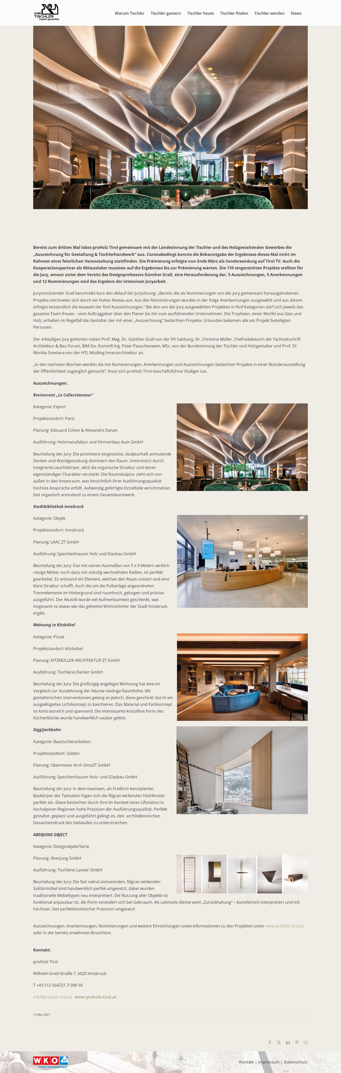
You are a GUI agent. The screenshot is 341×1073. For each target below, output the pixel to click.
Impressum (269, 1062)
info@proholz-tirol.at (52, 997)
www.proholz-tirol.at (284, 926)
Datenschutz (296, 1062)
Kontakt (246, 1062)
